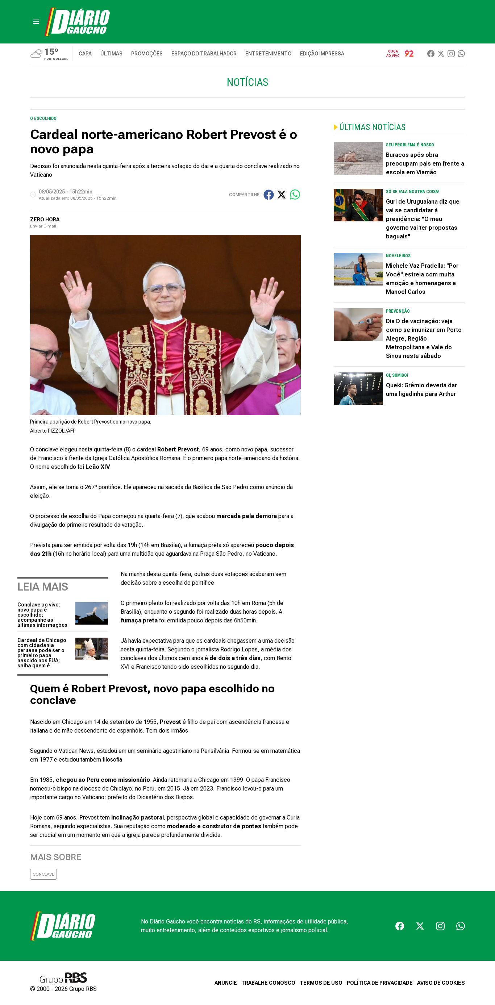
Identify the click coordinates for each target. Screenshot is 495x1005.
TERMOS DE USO (321, 983)
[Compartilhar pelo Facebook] (268, 194)
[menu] (36, 21)
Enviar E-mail (43, 226)
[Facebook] (430, 53)
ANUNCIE (226, 983)
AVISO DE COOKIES (441, 983)
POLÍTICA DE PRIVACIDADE (380, 983)
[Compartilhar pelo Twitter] (281, 194)
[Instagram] (451, 53)
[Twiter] (441, 53)
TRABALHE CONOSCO (268, 983)
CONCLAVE (43, 874)
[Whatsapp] (461, 53)
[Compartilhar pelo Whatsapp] (295, 194)
